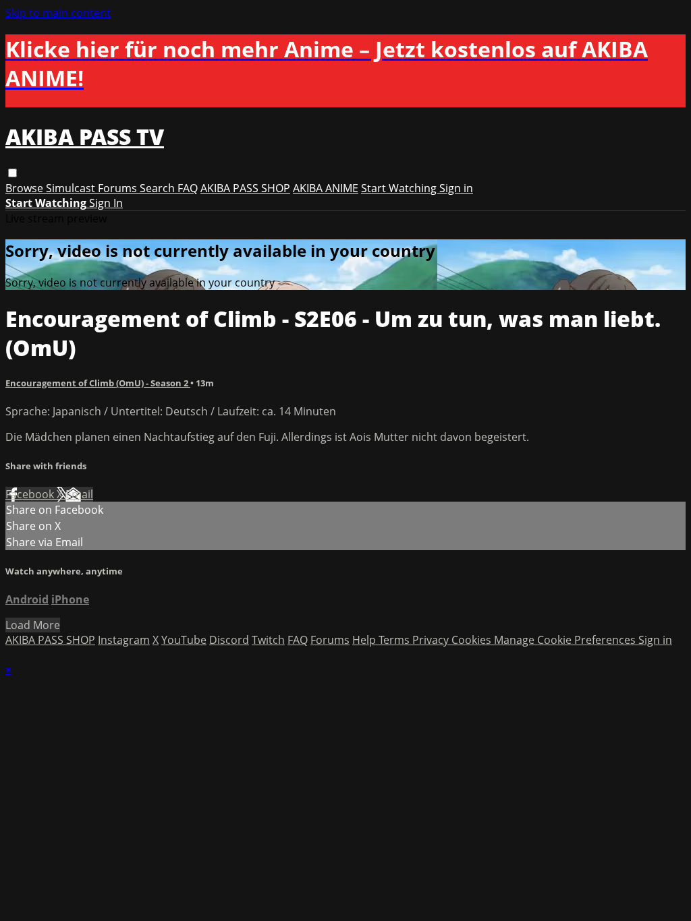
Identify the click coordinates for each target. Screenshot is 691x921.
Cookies (472, 639)
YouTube (183, 639)
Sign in (456, 188)
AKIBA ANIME (325, 188)
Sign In (106, 203)
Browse (25, 188)
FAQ (187, 188)
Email (79, 494)
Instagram (124, 639)
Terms (395, 639)
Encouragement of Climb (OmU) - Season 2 (97, 383)
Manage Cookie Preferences (566, 639)
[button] (12, 173)
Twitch (268, 639)
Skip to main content (58, 12)
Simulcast (72, 188)
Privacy (431, 639)
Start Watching (400, 188)
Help (365, 639)
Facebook (31, 494)
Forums (119, 188)
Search (158, 188)
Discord (229, 639)
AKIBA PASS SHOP (245, 188)
